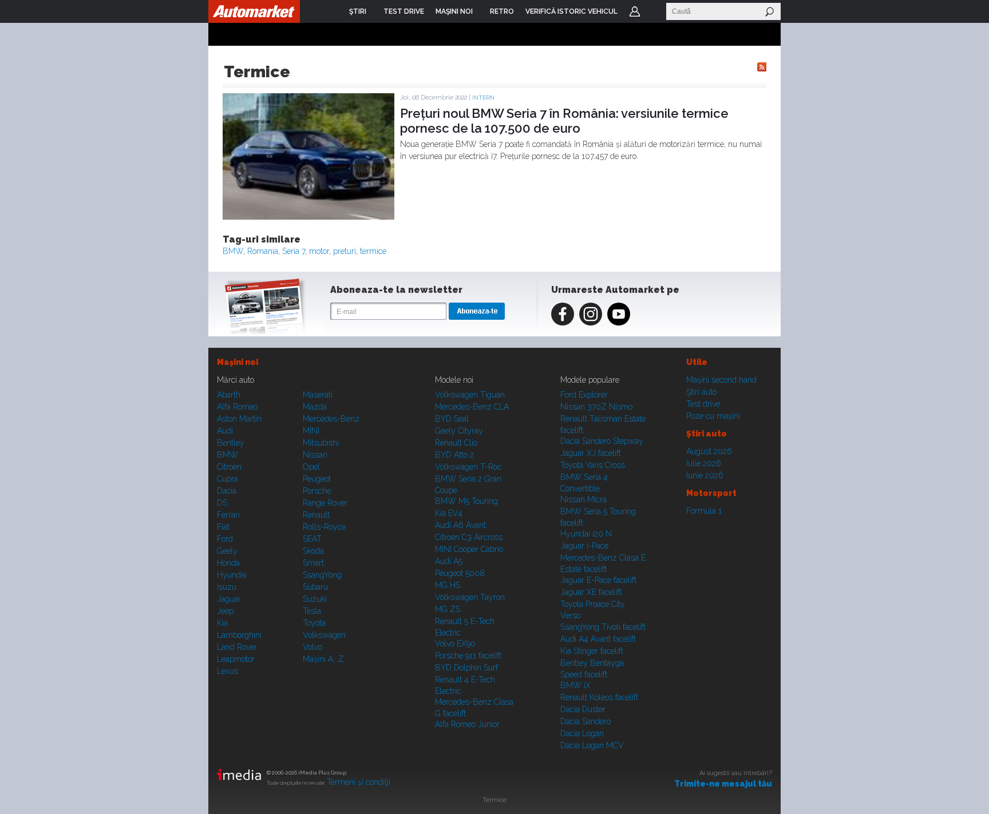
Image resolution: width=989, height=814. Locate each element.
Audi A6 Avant (460, 525)
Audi (225, 430)
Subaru (315, 586)
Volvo (312, 647)
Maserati (318, 394)
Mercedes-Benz (331, 418)
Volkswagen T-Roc (468, 466)
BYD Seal (452, 418)
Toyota (314, 623)
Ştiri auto (701, 391)
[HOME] (254, 11)
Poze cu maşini (713, 415)
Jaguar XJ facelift (590, 453)
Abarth (228, 394)
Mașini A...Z (323, 659)
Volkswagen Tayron (470, 597)
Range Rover (325, 502)
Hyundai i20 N (586, 533)
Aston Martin (239, 418)
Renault (316, 514)
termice (373, 251)
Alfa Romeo (237, 406)
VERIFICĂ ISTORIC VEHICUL (571, 11)
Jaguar (229, 598)
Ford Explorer (584, 394)
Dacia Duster (583, 709)
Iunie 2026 (704, 475)
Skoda (313, 550)
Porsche (317, 490)
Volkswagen (324, 635)
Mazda (315, 406)
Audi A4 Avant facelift (598, 639)
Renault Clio (456, 442)
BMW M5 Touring (466, 501)
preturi (344, 251)
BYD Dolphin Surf (466, 667)
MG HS (447, 585)
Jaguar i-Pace (584, 545)
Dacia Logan (582, 733)
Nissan (315, 454)
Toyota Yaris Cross (592, 465)
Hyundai (232, 574)
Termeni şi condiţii (358, 782)
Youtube (618, 314)
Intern (483, 97)
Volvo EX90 (455, 643)
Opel (311, 466)
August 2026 (709, 451)
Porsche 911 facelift (468, 655)
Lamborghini (239, 635)
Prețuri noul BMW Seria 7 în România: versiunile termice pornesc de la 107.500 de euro (564, 121)
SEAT (312, 538)
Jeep (225, 611)
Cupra (227, 478)
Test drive (703, 403)
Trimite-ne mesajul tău (723, 783)
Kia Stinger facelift (591, 651)
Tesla (312, 611)
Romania (262, 251)
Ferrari (228, 514)
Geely (227, 550)
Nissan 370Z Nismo (596, 406)
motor (319, 251)
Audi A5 (448, 561)
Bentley (230, 442)
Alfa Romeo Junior (467, 724)
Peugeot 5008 (460, 573)
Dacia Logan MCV (592, 745)
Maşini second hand (721, 379)
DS (222, 502)
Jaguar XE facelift (591, 592)
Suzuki (315, 598)
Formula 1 (704, 510)
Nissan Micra (583, 499)
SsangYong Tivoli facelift (603, 627)
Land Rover (237, 647)
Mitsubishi (321, 442)
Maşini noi (237, 362)
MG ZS (447, 609)
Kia (222, 623)
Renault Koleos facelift (599, 697)
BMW (233, 251)
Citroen (229, 466)
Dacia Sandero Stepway (601, 441)
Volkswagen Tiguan (470, 394)
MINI (311, 430)
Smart (313, 562)
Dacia (226, 490)
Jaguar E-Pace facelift (598, 580)
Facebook (562, 314)
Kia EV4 (448, 513)
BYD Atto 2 (454, 454)
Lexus (227, 671)
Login (634, 11)
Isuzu (226, 586)
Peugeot (317, 478)
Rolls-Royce (324, 526)
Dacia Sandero (585, 721)
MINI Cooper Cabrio (469, 549)
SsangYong (322, 574)
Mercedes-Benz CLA (472, 406)
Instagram (590, 314)
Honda (228, 562)
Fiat (223, 526)
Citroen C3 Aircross (469, 537)
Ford (225, 538)
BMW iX (575, 685)
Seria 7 (293, 251)
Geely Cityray (459, 430)
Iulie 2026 (703, 463)
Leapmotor (236, 659)
